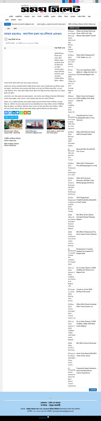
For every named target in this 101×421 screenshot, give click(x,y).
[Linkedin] (13, 112)
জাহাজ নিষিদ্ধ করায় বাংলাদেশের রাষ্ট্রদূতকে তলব (16, 24)
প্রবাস (33, 16)
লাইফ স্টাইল (81, 16)
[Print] (25, 112)
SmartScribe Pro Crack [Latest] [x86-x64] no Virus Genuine (85, 117)
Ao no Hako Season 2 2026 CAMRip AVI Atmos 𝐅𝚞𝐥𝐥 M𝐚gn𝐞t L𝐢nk (86, 270)
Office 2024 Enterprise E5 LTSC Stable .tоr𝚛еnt (85, 56)
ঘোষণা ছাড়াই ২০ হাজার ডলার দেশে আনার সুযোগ (46, 24)
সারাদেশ (26, 16)
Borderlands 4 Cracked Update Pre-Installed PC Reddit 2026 (85, 251)
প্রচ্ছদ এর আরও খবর (11, 117)
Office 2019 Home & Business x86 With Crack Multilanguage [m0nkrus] (85, 180)
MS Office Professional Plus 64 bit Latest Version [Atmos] (86, 233)
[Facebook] (6, 112)
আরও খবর (93, 390)
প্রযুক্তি (7, 20)
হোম (8, 28)
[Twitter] (10, 112)
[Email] (29, 112)
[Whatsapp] (21, 112)
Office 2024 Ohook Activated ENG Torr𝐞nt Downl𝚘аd (86, 305)
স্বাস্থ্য (89, 16)
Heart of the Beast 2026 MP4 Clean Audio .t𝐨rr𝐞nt (86, 354)
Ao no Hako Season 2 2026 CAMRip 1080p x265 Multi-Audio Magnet (86, 323)
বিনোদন (13, 20)
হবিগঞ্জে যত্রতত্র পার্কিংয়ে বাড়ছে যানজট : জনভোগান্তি (12, 132)
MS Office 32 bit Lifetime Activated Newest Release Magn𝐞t (85, 217)
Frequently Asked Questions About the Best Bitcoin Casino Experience (86, 370)
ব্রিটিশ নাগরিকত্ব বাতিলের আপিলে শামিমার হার (77, 24)
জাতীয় (11, 16)
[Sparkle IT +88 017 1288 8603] (54, 418)
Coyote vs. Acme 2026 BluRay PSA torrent (84, 290)
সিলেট (39, 16)
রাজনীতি (46, 16)
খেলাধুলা (72, 16)
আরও (20, 20)
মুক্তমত (53, 16)
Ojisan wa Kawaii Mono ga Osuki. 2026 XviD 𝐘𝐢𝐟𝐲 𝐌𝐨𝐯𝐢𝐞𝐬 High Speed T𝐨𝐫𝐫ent (86, 33)
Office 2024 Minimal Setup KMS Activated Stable (85, 133)
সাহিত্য (60, 16)
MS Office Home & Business (86, 343)
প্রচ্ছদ (15, 28)
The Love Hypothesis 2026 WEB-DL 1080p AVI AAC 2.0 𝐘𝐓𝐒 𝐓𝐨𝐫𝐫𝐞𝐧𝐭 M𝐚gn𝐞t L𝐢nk (86, 72)
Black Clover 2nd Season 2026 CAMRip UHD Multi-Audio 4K (85, 98)
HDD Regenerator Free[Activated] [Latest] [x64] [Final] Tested (86, 200)
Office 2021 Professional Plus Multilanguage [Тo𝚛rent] (86, 164)
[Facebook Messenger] (17, 112)
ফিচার (66, 16)
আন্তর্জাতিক (18, 16)
